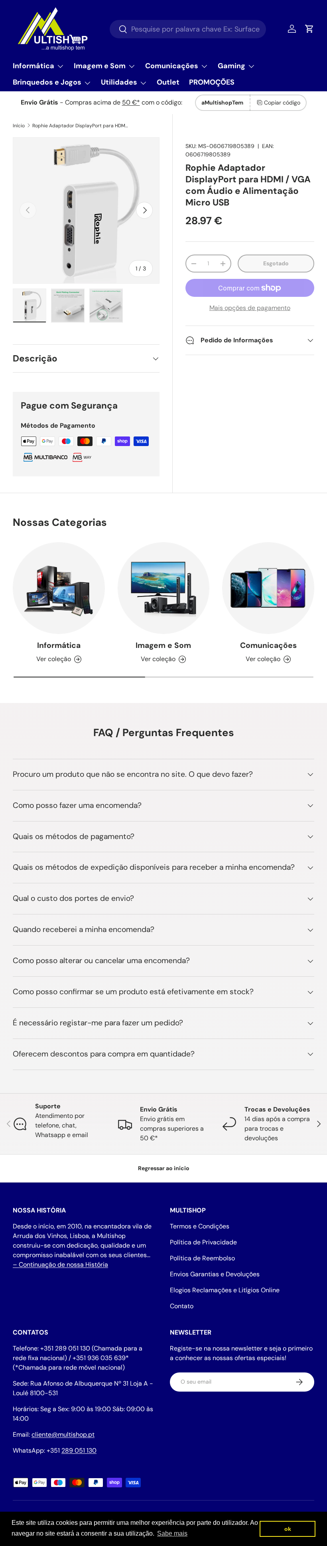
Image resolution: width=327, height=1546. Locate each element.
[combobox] (188, 29)
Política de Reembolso (202, 1258)
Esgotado (276, 263)
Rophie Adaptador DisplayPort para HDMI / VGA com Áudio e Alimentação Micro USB (80, 125)
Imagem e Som (163, 645)
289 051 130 (79, 1450)
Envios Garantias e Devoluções (215, 1274)
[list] (86, 211)
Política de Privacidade (203, 1242)
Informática (59, 645)
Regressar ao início (163, 1168)
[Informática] (58, 588)
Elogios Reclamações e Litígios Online (225, 1290)
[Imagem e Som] (163, 588)
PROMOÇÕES (211, 82)
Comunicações (268, 645)
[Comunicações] (268, 588)
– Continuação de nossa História (60, 1264)
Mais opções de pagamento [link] (249, 308)
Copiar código (282, 102)
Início (19, 125)
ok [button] (287, 1529)
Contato (181, 1306)
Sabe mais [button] (172, 1533)
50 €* (131, 102)
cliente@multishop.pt (63, 1434)
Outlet (168, 82)
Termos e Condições (199, 1226)
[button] (309, 29)
